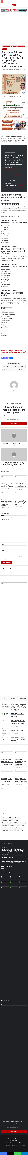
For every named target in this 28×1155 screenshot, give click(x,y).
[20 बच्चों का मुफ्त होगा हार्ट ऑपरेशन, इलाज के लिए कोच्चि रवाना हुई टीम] (21, 495)
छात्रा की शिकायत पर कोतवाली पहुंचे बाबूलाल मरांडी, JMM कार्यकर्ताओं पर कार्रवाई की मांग (21, 781)
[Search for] (26, 5)
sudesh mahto (20, 830)
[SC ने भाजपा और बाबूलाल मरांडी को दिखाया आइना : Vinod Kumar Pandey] (6, 732)
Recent (13, 698)
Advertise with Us (16, 1145)
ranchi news (12, 830)
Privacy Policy (19, 1142)
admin (5, 96)
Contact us (23, 1145)
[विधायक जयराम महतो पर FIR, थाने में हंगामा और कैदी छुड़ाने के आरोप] (7, 478)
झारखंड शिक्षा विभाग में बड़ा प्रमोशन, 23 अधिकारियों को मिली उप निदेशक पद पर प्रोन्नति (20, 486)
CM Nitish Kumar (15, 822)
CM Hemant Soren (14, 363)
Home (7, 1142)
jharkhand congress (20, 825)
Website (3, 550)
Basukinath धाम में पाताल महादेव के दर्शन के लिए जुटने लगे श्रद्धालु (18, 739)
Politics (17, 46)
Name (3, 538)
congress (23, 822)
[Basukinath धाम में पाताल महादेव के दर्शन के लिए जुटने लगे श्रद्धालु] (6, 740)
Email (3, 544)
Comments (23, 698)
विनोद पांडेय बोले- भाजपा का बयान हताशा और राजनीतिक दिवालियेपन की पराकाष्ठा (6, 502)
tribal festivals (20, 370)
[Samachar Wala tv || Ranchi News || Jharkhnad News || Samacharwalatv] (10, 5)
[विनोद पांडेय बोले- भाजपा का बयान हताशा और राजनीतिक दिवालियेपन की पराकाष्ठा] (7, 495)
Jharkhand (11, 46)
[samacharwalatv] (14, 10)
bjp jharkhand (15, 820)
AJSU (3, 817)
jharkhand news (5, 827)
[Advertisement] (14, 29)
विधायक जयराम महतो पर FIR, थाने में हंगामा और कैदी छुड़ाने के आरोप (7, 485)
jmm (21, 827)
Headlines (4, 46)
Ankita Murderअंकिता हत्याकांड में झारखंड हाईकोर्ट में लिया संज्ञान (18, 714)
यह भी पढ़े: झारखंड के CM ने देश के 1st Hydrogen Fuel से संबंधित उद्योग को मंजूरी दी (13, 352)
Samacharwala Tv (14, 1140)
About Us (12, 1142)
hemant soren (5, 825)
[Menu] (2, 5)
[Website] (14, 393)
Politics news (8, 370)
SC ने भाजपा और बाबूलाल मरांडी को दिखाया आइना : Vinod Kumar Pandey (17, 730)
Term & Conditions (6, 1145)
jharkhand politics (14, 827)
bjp (10, 820)
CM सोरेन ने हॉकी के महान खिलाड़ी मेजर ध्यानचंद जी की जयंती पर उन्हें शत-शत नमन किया (18, 723)
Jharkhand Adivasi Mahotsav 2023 (14, 366)
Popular (4, 698)
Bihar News (17, 817)
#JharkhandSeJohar (11, 169)
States (22, 46)
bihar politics (4, 820)
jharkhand (12, 825)
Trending (4, 48)
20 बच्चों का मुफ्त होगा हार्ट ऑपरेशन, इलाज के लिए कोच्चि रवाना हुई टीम (20, 502)
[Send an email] (6, 96)
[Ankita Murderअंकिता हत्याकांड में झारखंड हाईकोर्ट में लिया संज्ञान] (6, 715)
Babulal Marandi (9, 817)
